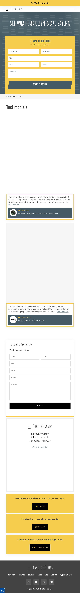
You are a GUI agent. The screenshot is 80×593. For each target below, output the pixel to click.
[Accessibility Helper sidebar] (2, 590)
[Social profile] (28, 582)
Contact (54, 575)
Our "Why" (40, 527)
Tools (40, 575)
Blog (46, 575)
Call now (40, 506)
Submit (40, 406)
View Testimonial (14, 205)
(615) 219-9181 (41, 3)
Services (22, 575)
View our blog (40, 547)
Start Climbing (40, 84)
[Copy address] (32, 437)
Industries (31, 575)
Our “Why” (12, 575)
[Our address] (40, 469)
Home (8, 96)
